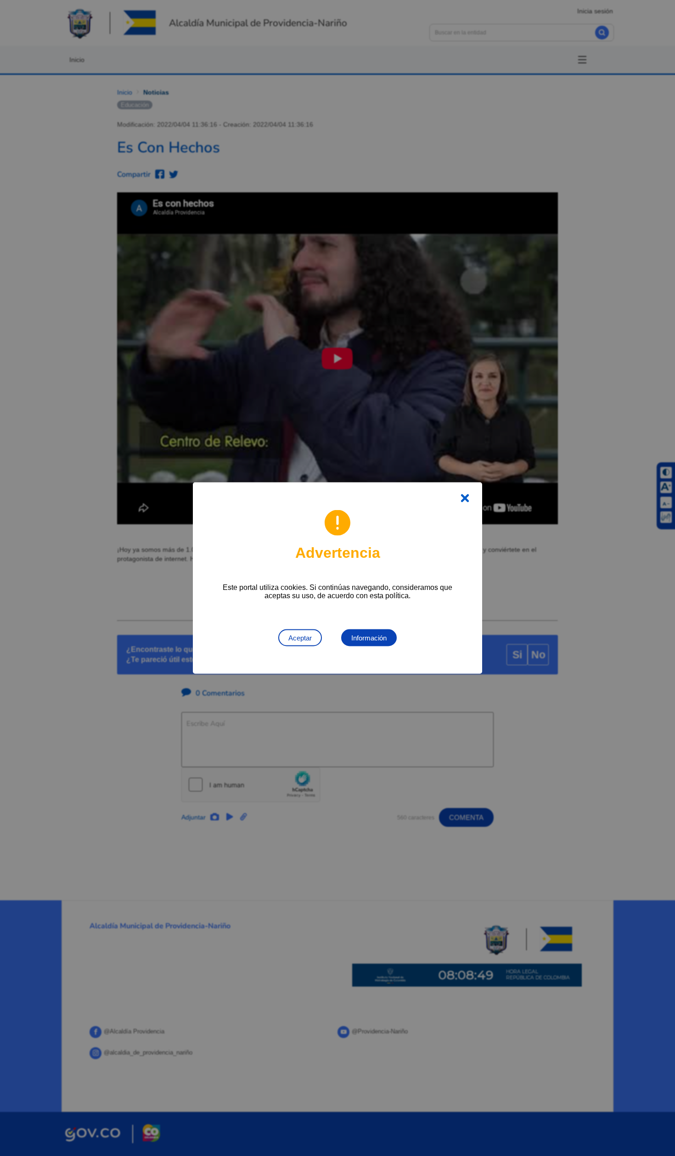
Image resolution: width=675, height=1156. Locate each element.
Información (369, 638)
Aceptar (300, 638)
